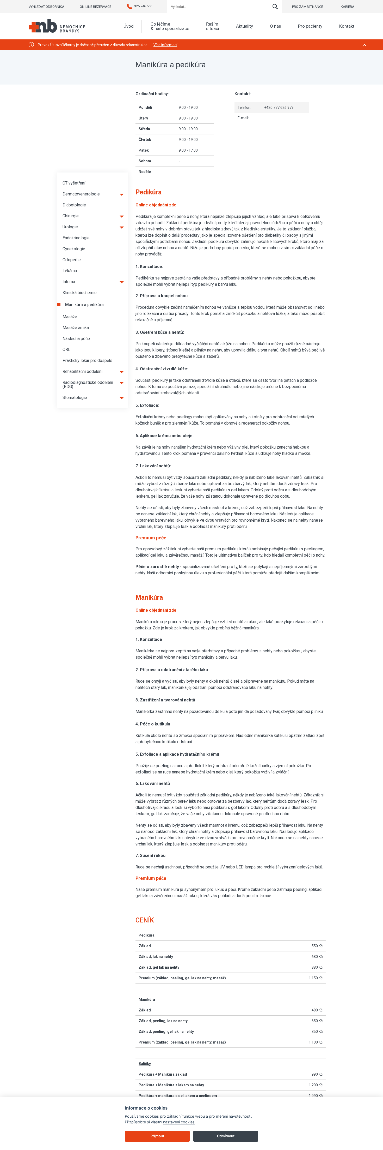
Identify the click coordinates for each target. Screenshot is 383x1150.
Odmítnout (225, 1136)
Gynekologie (74, 248)
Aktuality (244, 26)
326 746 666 (143, 6)
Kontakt (346, 26)
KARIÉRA (347, 7)
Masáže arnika (76, 327)
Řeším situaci (212, 26)
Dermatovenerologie (81, 194)
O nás (275, 26)
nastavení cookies (179, 1122)
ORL (66, 349)
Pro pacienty (310, 26)
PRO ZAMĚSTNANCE (307, 7)
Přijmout (157, 1136)
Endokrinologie (76, 237)
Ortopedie (72, 259)
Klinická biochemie (80, 292)
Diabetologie (74, 204)
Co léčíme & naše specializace (170, 26)
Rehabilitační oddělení (82, 371)
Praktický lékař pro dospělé (87, 360)
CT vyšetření (74, 183)
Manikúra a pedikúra (84, 304)
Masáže (70, 316)
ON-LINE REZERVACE (95, 7)
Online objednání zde (155, 610)
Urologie (70, 226)
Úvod (128, 26)
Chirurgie (71, 215)
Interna (69, 281)
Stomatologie (75, 397)
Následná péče (76, 338)
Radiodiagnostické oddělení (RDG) (88, 384)
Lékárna (70, 270)
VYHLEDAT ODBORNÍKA (46, 7)
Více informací (165, 45)
